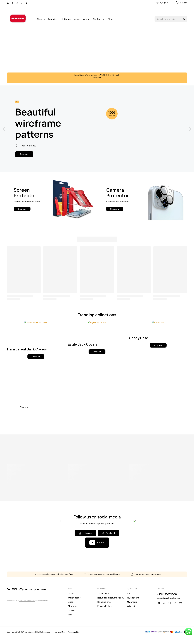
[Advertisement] (97, 52)
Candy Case (138, 338)
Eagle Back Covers (82, 344)
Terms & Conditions (27, 601)
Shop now (97, 77)
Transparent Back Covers (27, 349)
